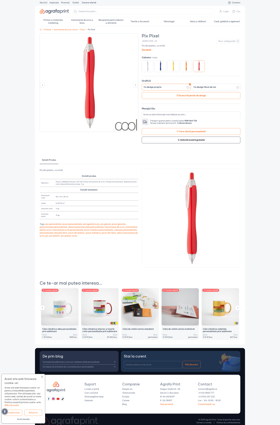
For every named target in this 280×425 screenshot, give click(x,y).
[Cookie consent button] (42, 377)
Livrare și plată (91, 389)
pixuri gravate (118, 224)
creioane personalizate (125, 230)
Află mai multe (12, 405)
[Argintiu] (236, 323)
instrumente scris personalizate (67, 230)
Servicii (43, 2)
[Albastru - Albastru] (160, 66)
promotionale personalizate (53, 227)
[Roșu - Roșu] (199, 66)
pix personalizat (53, 224)
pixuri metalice (93, 233)
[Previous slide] (42, 86)
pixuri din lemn (109, 233)
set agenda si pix (91, 224)
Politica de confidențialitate (228, 422)
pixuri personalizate (72, 224)
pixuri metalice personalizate (98, 230)
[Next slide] (135, 86)
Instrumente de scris (115, 227)
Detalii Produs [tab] (49, 160)
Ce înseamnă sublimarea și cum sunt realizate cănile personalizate (71, 362)
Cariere (125, 400)
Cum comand (91, 393)
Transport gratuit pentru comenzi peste (173, 121)
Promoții (65, 2)
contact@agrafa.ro (207, 389)
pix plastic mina (69, 235)
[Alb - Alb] (147, 66)
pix (46, 235)
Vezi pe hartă (166, 404)
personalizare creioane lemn (53, 233)
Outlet (75, 2)
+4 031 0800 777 (206, 393)
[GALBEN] (116, 323)
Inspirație (54, 2)
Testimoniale (128, 393)
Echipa (125, 396)
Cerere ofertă (89, 2)
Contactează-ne (206, 404)
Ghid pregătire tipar (94, 396)
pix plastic (54, 235)
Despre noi (127, 389)
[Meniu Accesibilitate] (5, 411)
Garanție (88, 400)
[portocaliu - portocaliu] (186, 66)
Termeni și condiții (203, 422)
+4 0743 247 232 (206, 396)
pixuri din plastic (76, 233)
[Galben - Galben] (173, 66)
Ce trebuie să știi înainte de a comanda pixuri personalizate (68, 367)
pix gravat (106, 224)
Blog (124, 404)
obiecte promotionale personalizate (86, 227)
